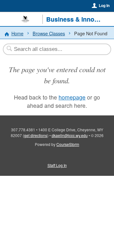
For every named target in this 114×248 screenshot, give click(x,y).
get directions (35, 135)
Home (17, 33)
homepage (72, 97)
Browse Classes (49, 33)
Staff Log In (57, 165)
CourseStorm (67, 144)
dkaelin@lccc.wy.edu (70, 135)
